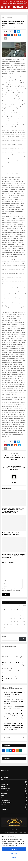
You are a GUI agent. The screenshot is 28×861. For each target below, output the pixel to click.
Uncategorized (4, 809)
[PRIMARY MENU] (2, 7)
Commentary (4, 782)
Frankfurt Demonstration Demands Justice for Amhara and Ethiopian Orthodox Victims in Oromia (13, 671)
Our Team (3, 804)
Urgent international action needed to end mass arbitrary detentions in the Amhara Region (13, 556)
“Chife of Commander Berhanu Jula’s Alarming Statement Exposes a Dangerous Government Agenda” (14, 708)
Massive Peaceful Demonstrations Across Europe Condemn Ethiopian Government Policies (12, 679)
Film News (3, 786)
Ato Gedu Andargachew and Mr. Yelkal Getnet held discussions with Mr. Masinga (14, 467)
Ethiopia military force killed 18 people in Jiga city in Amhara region (13, 533)
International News (5, 788)
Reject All (14, 857)
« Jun (3, 630)
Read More (23, 3)
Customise (14, 853)
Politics (3, 807)
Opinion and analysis (19, 21)
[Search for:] (14, 737)
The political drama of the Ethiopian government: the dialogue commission (14, 694)
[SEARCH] (24, 737)
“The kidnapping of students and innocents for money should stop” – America (14, 457)
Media (2, 795)
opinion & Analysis (11, 21)
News (2, 797)
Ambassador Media (14, 7)
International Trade (5, 791)
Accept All (14, 849)
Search (4, 636)
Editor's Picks (4, 784)
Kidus (5, 27)
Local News (5, 21)
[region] (14, 847)
